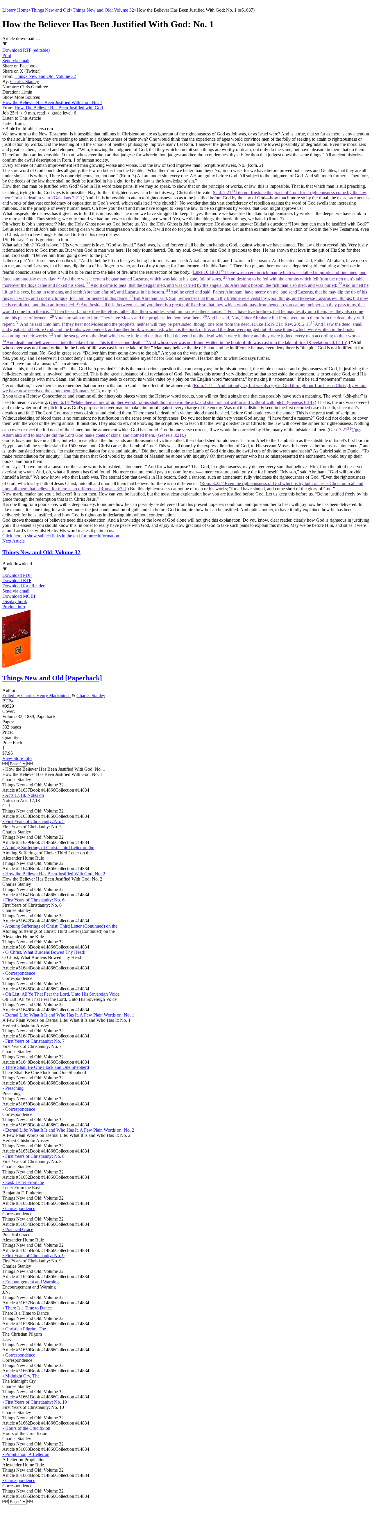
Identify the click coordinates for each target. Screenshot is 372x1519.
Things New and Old (50, 10)
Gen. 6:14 (182, 402)
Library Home (15, 10)
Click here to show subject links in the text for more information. (61, 535)
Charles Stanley (24, 81)
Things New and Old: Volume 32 (103, 10)
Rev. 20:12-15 (182, 333)
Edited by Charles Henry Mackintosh (36, 695)
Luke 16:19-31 (185, 298)
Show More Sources (21, 97)
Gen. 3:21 (181, 432)
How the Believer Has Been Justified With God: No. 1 (52, 102)
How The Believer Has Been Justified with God (59, 107)
